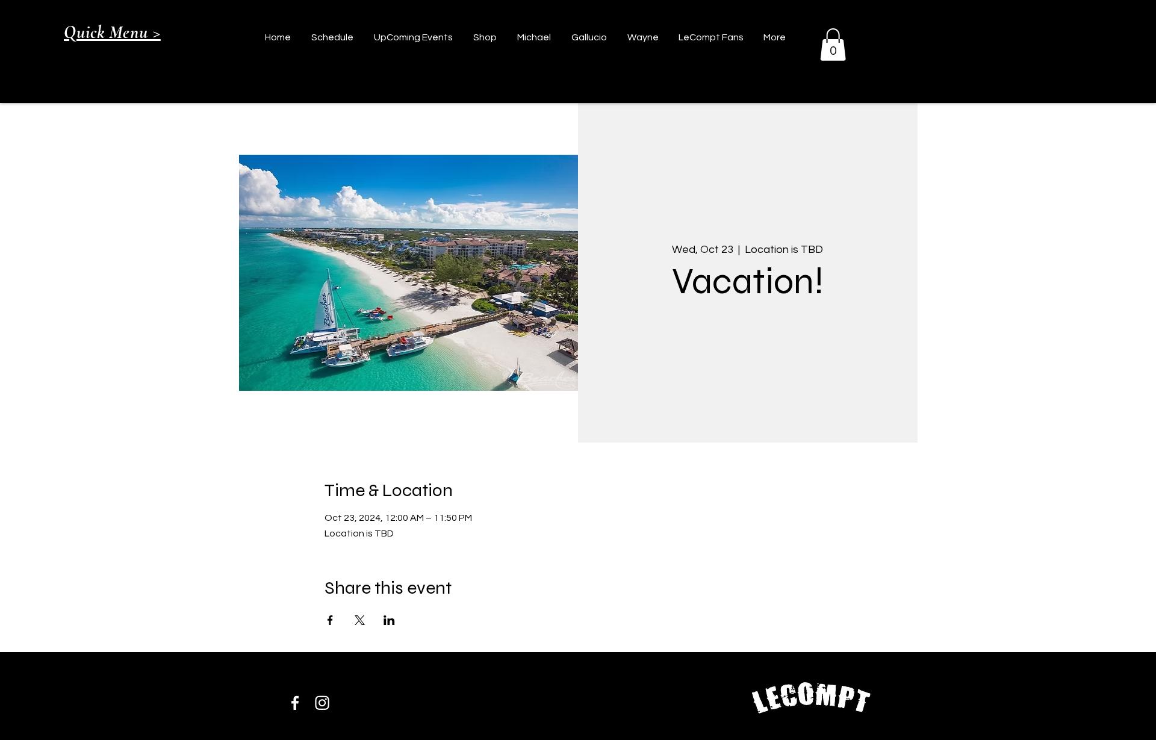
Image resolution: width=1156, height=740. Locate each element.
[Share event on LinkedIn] (389, 620)
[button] (833, 44)
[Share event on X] (359, 620)
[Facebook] (295, 703)
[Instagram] (322, 703)
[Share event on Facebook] (330, 620)
